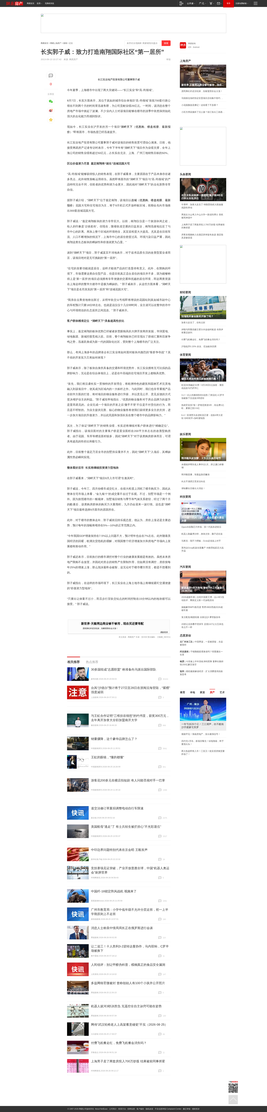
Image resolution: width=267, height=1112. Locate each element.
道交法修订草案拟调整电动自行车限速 (117, 808)
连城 (134, 200)
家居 (202, 692)
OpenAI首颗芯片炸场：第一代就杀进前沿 (201, 527)
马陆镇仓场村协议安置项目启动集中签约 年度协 (203, 98)
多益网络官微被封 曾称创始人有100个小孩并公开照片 (128, 983)
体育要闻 (185, 354)
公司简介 (113, 1109)
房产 (212, 692)
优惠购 (140, 126)
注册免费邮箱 (241, 3)
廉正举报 (186, 1109)
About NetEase (101, 1109)
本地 (192, 692)
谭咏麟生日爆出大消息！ (193, 488)
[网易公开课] (191, 3)
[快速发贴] (51, 76)
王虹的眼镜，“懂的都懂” (107, 757)
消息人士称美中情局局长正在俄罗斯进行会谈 (122, 928)
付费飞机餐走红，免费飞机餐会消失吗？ (119, 1043)
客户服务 (140, 1109)
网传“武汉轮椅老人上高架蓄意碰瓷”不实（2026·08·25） (129, 1024)
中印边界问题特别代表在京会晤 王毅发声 (119, 849)
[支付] (211, 3)
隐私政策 (149, 1109)
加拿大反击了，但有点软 (193, 322)
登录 (228, 3)
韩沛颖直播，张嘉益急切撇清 (195, 474)
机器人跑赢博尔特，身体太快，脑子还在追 (201, 534)
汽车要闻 (185, 566)
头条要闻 (185, 174)
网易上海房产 (55, 43)
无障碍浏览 (49, 3)
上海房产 (185, 60)
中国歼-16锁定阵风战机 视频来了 (114, 891)
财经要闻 (185, 292)
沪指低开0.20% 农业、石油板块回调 (198, 346)
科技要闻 (185, 496)
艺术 (222, 692)
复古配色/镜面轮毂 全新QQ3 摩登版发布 (200, 617)
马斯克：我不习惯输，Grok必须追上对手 (201, 541)
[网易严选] (202, 3)
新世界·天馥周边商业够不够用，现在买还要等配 (112, 623)
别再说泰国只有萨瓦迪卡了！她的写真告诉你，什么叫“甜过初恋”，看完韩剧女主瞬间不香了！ (202, 757)
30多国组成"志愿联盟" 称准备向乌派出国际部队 (123, 669)
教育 (182, 692)
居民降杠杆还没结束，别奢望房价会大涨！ (100, 628)
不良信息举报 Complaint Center (168, 1109)
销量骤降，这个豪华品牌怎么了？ (114, 739)
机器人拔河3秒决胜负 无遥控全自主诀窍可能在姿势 (126, 1006)
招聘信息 (131, 1109)
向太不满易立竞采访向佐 (193, 481)
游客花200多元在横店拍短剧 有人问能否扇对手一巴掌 (128, 780)
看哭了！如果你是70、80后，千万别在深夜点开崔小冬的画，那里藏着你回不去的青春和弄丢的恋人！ (203, 734)
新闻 (65, 43)
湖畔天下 (127, 126)
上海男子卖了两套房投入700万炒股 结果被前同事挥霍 (128, 1061)
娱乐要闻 (185, 434)
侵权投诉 (195, 1109)
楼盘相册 (153, 126)
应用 (38, 3)
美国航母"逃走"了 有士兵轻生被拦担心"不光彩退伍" (126, 826)
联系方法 (122, 1109)
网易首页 (30, 3)
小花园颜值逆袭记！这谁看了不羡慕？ (199, 105)
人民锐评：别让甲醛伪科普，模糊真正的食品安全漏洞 (128, 964)
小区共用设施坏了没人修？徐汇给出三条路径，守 (203, 112)
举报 (168, 59)
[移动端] (181, 3)
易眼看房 (164, 632)
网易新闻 (192, 43)
